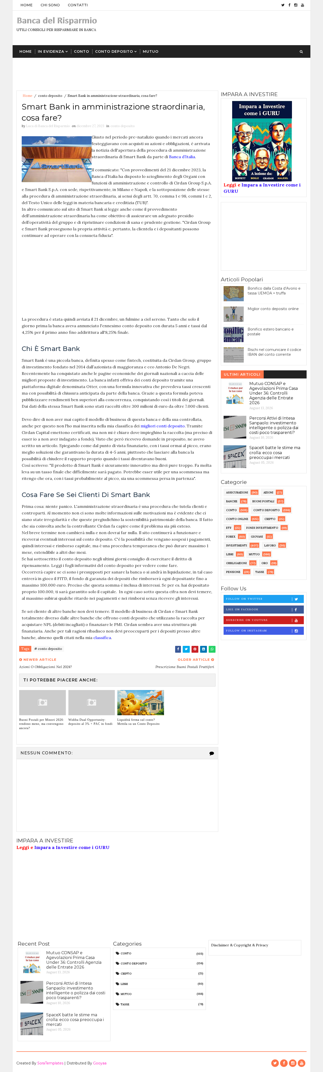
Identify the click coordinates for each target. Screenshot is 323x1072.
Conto (81, 51)
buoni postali (263, 501)
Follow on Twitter (244, 598)
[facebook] (289, 5)
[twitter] (283, 5)
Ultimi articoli (242, 374)
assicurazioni (237, 492)
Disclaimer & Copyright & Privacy (239, 945)
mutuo (254, 554)
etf (228, 528)
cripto (269, 519)
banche (231, 501)
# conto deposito (48, 649)
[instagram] (296, 5)
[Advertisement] (214, 27)
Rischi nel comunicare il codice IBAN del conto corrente (274, 352)
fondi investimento (262, 528)
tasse (259, 572)
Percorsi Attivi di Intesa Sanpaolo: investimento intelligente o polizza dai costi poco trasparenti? (273, 425)
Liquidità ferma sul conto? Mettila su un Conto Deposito (138, 722)
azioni (268, 492)
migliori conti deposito (163, 425)
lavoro (270, 545)
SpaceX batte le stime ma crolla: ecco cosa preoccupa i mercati (274, 452)
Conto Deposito (114, 51)
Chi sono (50, 5)
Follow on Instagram (246, 630)
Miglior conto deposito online (273, 309)
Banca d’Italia (182, 156)
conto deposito (50, 96)
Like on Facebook (242, 609)
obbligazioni (236, 563)
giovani (257, 536)
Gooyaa (99, 1063)
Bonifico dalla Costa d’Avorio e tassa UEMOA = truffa (274, 291)
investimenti (236, 545)
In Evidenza (51, 51)
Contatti (78, 5)
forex (230, 536)
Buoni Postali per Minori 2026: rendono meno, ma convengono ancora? (41, 724)
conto (231, 510)
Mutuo (150, 51)
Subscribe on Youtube (247, 620)
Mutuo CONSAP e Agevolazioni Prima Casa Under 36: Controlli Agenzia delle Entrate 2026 (273, 393)
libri (229, 554)
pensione (233, 572)
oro (264, 563)
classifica (102, 637)
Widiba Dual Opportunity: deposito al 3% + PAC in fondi (90, 722)
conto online (237, 519)
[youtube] (302, 5)
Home (26, 5)
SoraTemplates (50, 1063)
